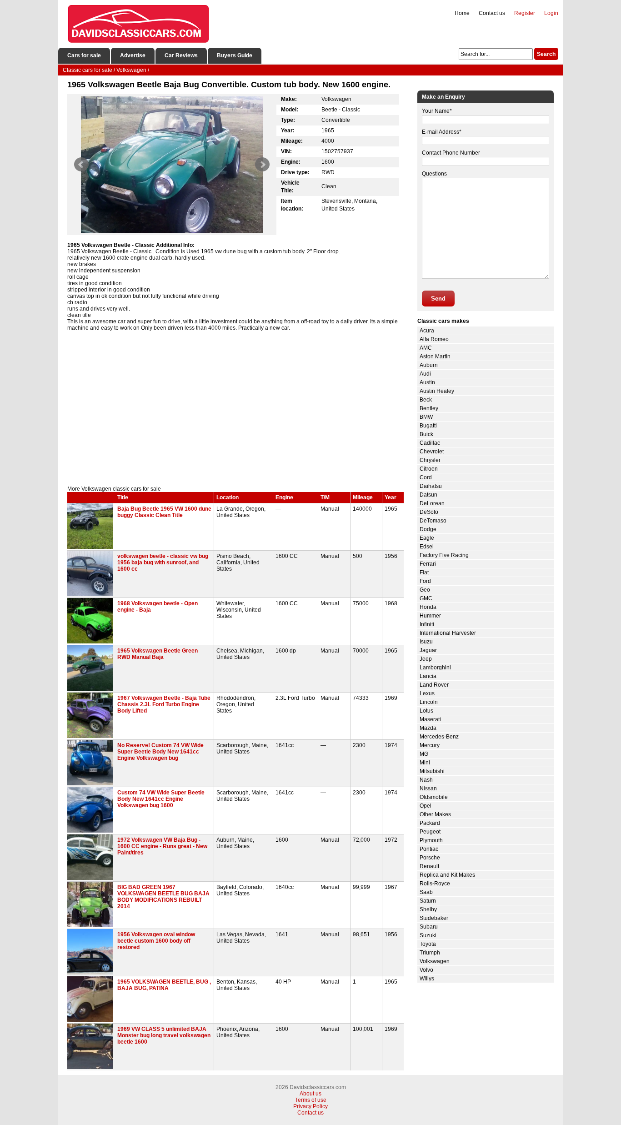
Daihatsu (431, 486)
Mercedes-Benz (439, 736)
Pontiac (429, 849)
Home (462, 13)
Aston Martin (435, 356)
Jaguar (428, 650)
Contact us (492, 13)
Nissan (428, 788)
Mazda (428, 728)
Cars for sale (84, 55)
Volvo (426, 970)
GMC (426, 598)
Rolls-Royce (435, 883)
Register (524, 13)
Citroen (429, 469)
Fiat (424, 572)
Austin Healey (437, 391)
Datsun (428, 495)
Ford (425, 581)
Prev (81, 164)
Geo (425, 590)
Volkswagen (435, 961)
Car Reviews (181, 55)
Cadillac (430, 443)
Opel (425, 806)
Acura (427, 330)
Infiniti (427, 624)
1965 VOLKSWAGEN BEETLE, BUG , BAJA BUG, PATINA (164, 985)
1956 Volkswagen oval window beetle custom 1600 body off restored (156, 940)
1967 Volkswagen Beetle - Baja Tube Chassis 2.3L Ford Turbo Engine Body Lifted (163, 704)
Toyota (428, 944)
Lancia (428, 676)
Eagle (427, 538)
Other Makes (435, 814)
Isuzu (426, 641)
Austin (427, 382)
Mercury (430, 745)
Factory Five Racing (444, 555)
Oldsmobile (434, 797)
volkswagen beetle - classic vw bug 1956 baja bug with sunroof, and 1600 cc (162, 562)
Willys (427, 978)
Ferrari (428, 564)
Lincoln (429, 702)
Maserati (430, 719)
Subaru (429, 927)
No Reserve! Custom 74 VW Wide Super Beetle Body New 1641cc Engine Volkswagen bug (160, 751)
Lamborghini (435, 667)
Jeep (426, 659)
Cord (426, 477)
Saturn (428, 901)
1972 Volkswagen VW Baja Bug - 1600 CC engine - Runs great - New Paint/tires (162, 846)
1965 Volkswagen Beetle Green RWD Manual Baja (157, 654)
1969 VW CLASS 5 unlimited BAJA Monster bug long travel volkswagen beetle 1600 (163, 1035)
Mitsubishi (432, 771)
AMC (426, 348)
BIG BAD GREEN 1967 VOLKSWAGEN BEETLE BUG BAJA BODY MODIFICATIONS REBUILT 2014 (163, 896)
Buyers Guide (234, 55)
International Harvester (448, 633)
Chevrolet (432, 451)
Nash (426, 780)
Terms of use (310, 1100)
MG (424, 754)
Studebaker (434, 918)
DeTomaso (433, 520)
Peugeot (430, 832)
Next (262, 164)
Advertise (132, 55)
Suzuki (428, 935)
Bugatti (428, 425)
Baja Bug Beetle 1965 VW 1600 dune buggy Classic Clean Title (164, 512)
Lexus (427, 693)
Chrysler (430, 460)
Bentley (429, 408)
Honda (428, 607)
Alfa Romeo (434, 339)
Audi (425, 374)
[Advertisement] (235, 408)
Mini (425, 762)
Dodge (428, 529)
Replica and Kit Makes (447, 875)
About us (310, 1093)
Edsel (427, 546)
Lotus (426, 711)
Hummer (430, 616)
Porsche (430, 857)
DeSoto (429, 512)
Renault (429, 866)
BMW (426, 417)
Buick (426, 434)
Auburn (429, 365)
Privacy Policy (310, 1106)
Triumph (430, 952)
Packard (430, 823)
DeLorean (432, 503)
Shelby (428, 909)
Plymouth (431, 840)
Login (551, 13)
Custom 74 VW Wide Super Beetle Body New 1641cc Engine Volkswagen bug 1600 (161, 799)
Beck (426, 400)
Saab (426, 892)
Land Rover (434, 685)
